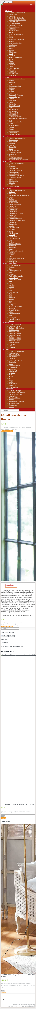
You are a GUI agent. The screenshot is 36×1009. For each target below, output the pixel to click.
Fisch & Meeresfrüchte (16, 276)
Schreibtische (13, 52)
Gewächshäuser (14, 227)
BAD (6, 136)
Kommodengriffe (14, 365)
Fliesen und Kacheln (15, 360)
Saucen (11, 301)
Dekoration (12, 358)
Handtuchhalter (13, 150)
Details (3, 816)
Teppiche (12, 64)
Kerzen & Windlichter (16, 34)
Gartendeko (12, 206)
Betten (11, 165)
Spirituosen (12, 308)
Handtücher (12, 104)
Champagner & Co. (15, 270)
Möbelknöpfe (13, 371)
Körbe (11, 107)
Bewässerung (13, 193)
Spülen (11, 124)
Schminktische (13, 181)
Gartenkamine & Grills (16, 213)
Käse (10, 281)
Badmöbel (12, 143)
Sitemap (32, 1005)
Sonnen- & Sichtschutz (16, 251)
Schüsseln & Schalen (15, 122)
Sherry (11, 305)
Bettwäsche (12, 167)
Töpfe (11, 256)
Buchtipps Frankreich (15, 326)
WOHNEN (8, 11)
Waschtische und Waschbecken (18, 159)
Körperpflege (13, 396)
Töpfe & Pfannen (14, 134)
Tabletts (11, 127)
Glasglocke (12, 100)
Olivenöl (11, 287)
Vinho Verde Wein (14, 313)
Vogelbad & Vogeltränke (16, 258)
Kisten (11, 38)
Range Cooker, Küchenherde (18, 118)
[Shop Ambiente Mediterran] (14, 7)
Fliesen (11, 93)
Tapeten (11, 63)
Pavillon (11, 242)
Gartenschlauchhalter (15, 219)
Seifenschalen (13, 154)
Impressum (4, 639)
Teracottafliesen (14, 131)
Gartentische (13, 224)
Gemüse (11, 226)
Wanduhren (12, 75)
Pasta (10, 290)
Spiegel (11, 59)
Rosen (11, 249)
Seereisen (12, 348)
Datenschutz (5, 642)
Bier (10, 269)
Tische (11, 66)
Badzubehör (12, 147)
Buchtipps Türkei (14, 340)
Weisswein (12, 317)
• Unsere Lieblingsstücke (17, 12)
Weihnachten (13, 383)
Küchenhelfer (13, 111)
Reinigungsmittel (14, 403)
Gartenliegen (13, 215)
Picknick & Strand (14, 398)
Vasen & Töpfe (13, 73)
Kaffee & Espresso (15, 279)
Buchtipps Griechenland (16, 328)
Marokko (12, 285)
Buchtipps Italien (14, 331)
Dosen (11, 84)
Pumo (10, 374)
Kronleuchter (13, 41)
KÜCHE (7, 77)
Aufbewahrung (13, 353)
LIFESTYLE (9, 389)
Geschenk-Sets (13, 278)
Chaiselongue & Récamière (17, 20)
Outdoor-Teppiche (14, 238)
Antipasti (11, 267)
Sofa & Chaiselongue (15, 57)
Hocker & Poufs (14, 30)
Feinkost (11, 274)
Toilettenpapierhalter (15, 158)
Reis (10, 296)
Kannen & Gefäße (14, 106)
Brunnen (11, 197)
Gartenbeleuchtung (15, 204)
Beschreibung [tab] (9, 585)
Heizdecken (12, 29)
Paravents (12, 46)
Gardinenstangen (14, 27)
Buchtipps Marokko (15, 335)
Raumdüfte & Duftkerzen (17, 401)
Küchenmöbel (13, 113)
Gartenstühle (13, 222)
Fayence (11, 91)
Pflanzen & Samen (15, 244)
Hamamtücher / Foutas (16, 394)
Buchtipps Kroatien (15, 333)
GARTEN (8, 188)
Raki (10, 294)
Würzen (11, 321)
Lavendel (12, 235)
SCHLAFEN (9, 161)
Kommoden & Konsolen (16, 39)
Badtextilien (12, 145)
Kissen (11, 36)
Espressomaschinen (15, 86)
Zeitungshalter (13, 387)
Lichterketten (13, 367)
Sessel (11, 54)
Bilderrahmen (13, 357)
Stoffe (11, 376)
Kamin (11, 32)
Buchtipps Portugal (15, 337)
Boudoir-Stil (13, 14)
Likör (10, 283)
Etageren (11, 89)
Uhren (11, 380)
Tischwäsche (13, 133)
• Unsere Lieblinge (15, 391)
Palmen (11, 240)
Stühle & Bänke (14, 125)
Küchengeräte (13, 109)
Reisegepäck (13, 405)
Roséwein (12, 297)
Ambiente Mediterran (16, 646)
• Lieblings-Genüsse (15, 265)
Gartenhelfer (13, 211)
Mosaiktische (13, 45)
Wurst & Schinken (14, 319)
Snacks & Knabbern (15, 306)
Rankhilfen (12, 247)
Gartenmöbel (13, 217)
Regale (11, 48)
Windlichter (12, 260)
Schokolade (12, 303)
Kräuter (11, 231)
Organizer (12, 373)
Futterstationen (13, 202)
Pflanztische (12, 245)
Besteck (11, 81)
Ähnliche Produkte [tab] (11, 587)
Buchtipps (12, 16)
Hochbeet (12, 229)
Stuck (10, 378)
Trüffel (11, 312)
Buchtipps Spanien (15, 339)
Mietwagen (12, 346)
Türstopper (12, 72)
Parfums (11, 400)
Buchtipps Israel (14, 330)
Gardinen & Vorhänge (16, 25)
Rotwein (11, 299)
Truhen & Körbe (14, 68)
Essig (10, 272)
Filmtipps (12, 344)
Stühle (11, 61)
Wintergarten (13, 262)
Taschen (11, 407)
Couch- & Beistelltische (16, 18)
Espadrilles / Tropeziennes (17, 392)
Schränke (12, 50)
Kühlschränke (13, 115)
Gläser (11, 102)
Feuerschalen (13, 201)
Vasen (11, 382)
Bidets (11, 149)
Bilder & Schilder (14, 355)
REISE (7, 322)
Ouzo (10, 288)
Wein (10, 315)
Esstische (12, 88)
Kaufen (3, 818)
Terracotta (12, 253)
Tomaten (11, 254)
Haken (11, 364)
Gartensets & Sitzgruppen (17, 220)
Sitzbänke (12, 55)
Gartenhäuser (13, 210)
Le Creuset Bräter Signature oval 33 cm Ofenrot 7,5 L (18, 804)
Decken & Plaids (14, 21)
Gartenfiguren (13, 208)
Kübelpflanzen (13, 233)
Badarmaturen (13, 140)
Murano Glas (13, 369)
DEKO (7, 349)
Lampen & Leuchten (15, 43)
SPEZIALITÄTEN (11, 263)
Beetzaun (12, 192)
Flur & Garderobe (14, 23)
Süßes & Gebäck (14, 310)
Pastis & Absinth (14, 292)
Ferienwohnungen (14, 342)
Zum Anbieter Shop (7, 431)
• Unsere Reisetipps (15, 324)
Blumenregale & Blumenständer (19, 195)
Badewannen (13, 141)
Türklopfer (12, 70)
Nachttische (12, 179)
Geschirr (11, 98)
